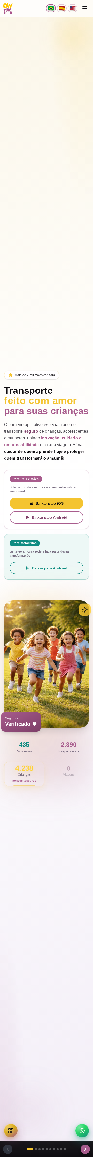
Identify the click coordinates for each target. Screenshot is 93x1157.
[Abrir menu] (85, 8)
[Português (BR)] (51, 8)
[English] (73, 8)
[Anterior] (7, 1149)
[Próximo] (85, 1149)
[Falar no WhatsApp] (82, 1130)
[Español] (62, 8)
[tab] (30, 1149)
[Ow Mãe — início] (8, 8)
